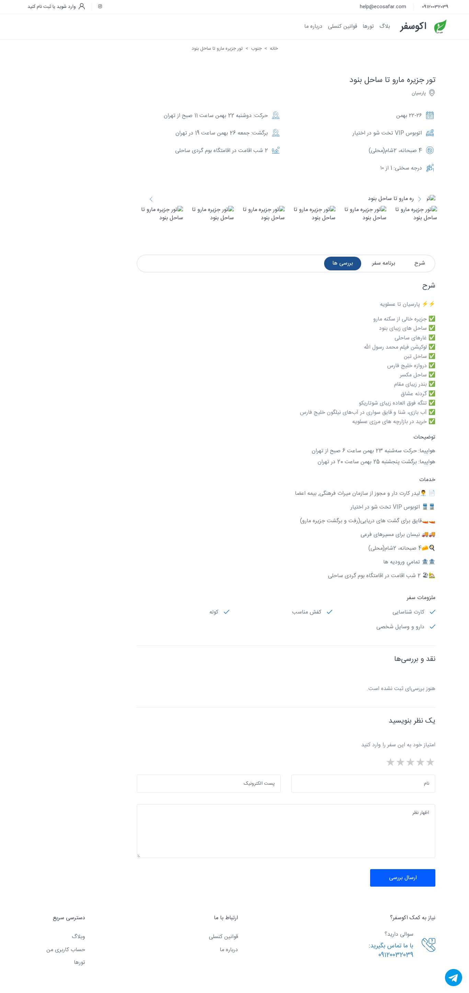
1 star (430, 763)
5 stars (391, 763)
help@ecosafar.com (383, 7)
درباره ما (313, 26)
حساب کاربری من (65, 950)
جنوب (256, 49)
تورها (79, 962)
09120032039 (435, 7)
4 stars (400, 763)
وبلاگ (78, 937)
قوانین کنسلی (342, 26)
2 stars (420, 763)
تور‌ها (368, 26)
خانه (274, 49)
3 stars (410, 763)
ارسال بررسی (403, 878)
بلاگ (384, 26)
